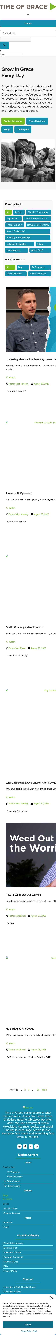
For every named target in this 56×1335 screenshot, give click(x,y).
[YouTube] (19, 1146)
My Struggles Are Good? (20, 1028)
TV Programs (38, 267)
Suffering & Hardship (16, 244)
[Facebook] (25, 1146)
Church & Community (38, 212)
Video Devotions (14, 273)
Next (44, 1090)
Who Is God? (37, 250)
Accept (28, 1324)
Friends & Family (15, 225)
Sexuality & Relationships (18, 237)
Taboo (40, 244)
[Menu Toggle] (28, 15)
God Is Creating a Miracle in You (24, 627)
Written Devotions (38, 273)
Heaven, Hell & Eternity (38, 225)
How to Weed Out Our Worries (23, 894)
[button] (51, 1297)
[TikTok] (36, 1146)
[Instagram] (31, 1146)
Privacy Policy (26, 1331)
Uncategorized (13, 250)
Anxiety (18, 212)
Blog (20, 267)
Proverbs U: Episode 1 (19, 493)
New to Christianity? (16, 231)
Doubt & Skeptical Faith (36, 218)
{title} (35, 1331)
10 (38, 1090)
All (8, 212)
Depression (12, 218)
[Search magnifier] (4, 45)
